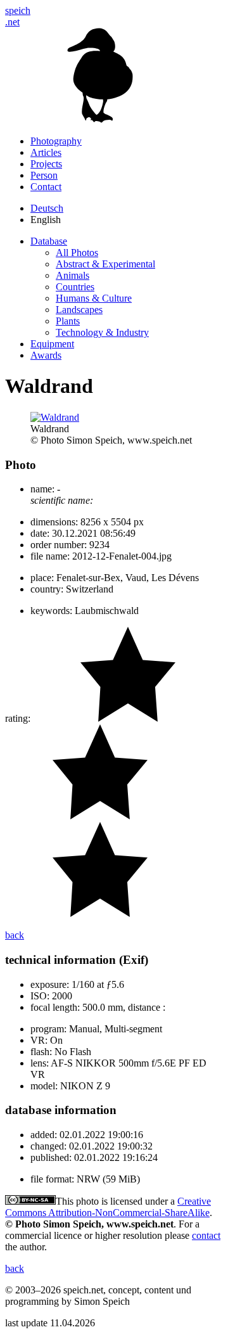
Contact (45, 186)
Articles (45, 152)
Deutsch (46, 208)
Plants (68, 321)
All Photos (77, 252)
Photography (56, 141)
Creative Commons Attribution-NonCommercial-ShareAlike (108, 1207)
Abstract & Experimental (105, 264)
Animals (72, 275)
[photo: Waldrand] (54, 417)
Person (44, 175)
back (14, 935)
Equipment (52, 343)
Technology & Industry (102, 332)
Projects (46, 163)
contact (206, 1235)
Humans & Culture (94, 298)
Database (48, 241)
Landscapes (79, 309)
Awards (45, 355)
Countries (75, 286)
